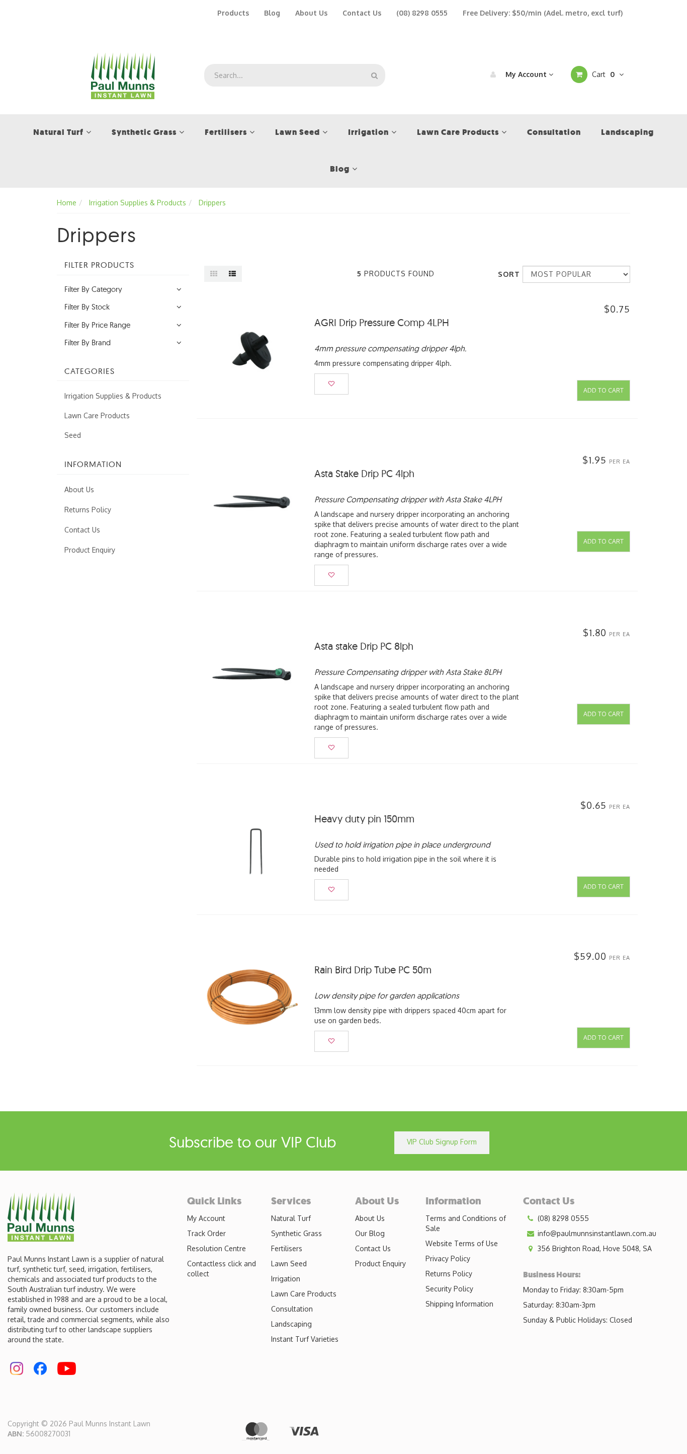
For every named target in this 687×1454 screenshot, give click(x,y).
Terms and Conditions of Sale (465, 1223)
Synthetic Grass (296, 1233)
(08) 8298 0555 (422, 13)
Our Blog (370, 1233)
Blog (272, 13)
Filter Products (99, 265)
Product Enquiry (89, 550)
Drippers (212, 202)
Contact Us (361, 13)
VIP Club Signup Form (442, 1141)
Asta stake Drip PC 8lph (363, 646)
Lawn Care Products (97, 415)
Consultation (292, 1309)
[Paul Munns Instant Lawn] (123, 74)
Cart (602, 74)
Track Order (206, 1233)
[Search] (374, 75)
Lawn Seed (289, 1263)
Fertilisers (286, 1248)
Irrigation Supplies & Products (137, 202)
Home (66, 202)
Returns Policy (87, 509)
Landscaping (291, 1324)
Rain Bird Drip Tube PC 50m (373, 969)
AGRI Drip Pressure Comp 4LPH (381, 322)
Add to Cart (603, 390)
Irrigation (285, 1278)
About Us (311, 13)
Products (233, 13)
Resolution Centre (216, 1248)
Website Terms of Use (461, 1243)
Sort (506, 274)
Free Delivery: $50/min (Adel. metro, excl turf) (543, 13)
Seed (72, 435)
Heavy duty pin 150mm (364, 818)
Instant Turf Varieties (304, 1339)
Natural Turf (291, 1218)
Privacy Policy (447, 1258)
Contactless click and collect (221, 1268)
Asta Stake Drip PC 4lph (364, 473)
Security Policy (449, 1288)
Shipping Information (459, 1303)
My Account (526, 74)
